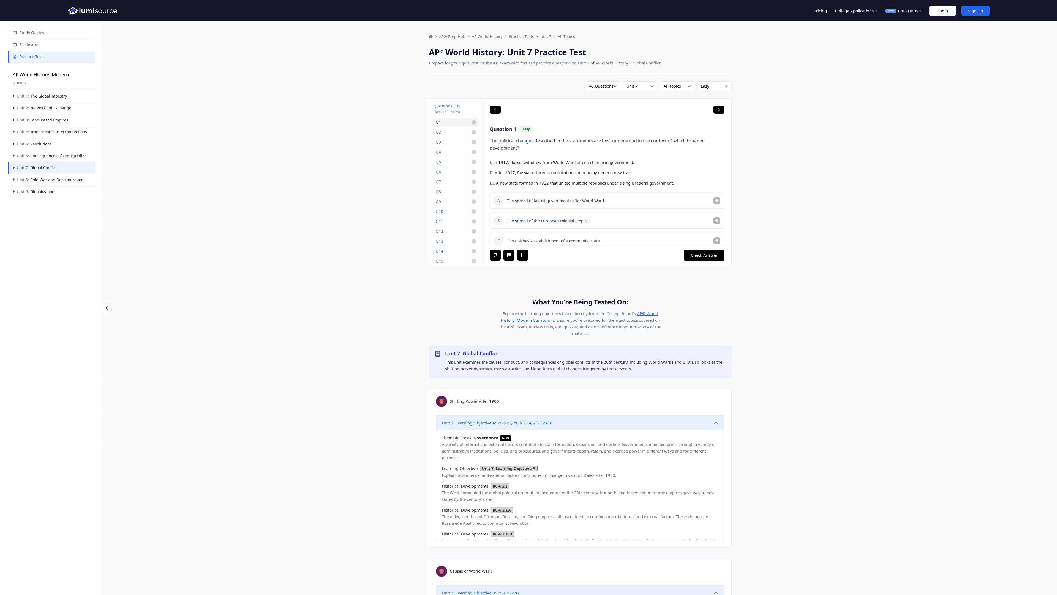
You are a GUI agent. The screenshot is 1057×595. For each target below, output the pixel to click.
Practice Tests (32, 56)
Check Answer (704, 255)
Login (942, 10)
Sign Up (975, 10)
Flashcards (29, 44)
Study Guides (32, 32)
